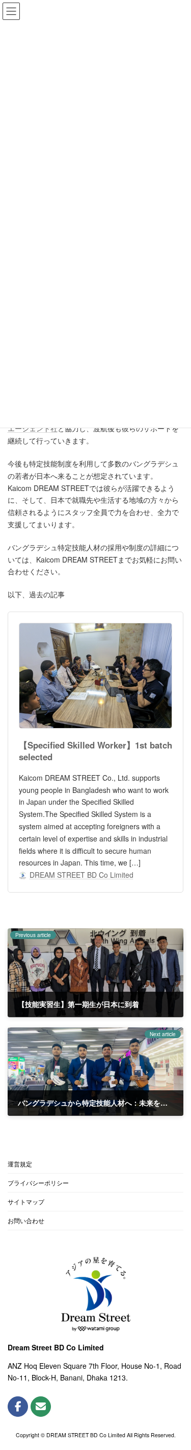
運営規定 (20, 1163)
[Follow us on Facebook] (18, 1406)
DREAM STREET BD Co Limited (81, 875)
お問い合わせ (26, 1220)
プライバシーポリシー (38, 1182)
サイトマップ (26, 1201)
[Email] (41, 1406)
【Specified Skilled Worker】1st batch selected (95, 751)
